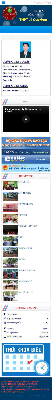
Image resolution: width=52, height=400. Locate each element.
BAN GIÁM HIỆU (24, 77)
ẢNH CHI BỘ (23, 182)
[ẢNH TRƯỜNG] (10, 196)
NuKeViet (19, 396)
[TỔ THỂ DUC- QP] (10, 296)
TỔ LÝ (21, 237)
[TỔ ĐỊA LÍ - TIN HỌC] (10, 230)
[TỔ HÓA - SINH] (10, 252)
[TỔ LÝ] (10, 241)
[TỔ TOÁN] (10, 218)
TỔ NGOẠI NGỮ (25, 281)
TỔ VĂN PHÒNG (25, 204)
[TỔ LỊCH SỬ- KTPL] (10, 274)
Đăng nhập (38, 3)
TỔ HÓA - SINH (25, 248)
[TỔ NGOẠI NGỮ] (10, 285)
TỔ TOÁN (22, 215)
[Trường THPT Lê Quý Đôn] (10, 13)
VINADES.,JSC (39, 396)
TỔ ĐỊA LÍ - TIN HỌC (27, 226)
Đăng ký (48, 3)
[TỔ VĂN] (10, 263)
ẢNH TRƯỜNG (24, 193)
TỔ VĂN (22, 259)
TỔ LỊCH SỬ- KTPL (26, 270)
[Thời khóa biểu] (26, 359)
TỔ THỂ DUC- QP (26, 293)
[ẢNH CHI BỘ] (10, 185)
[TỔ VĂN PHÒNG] (10, 207)
